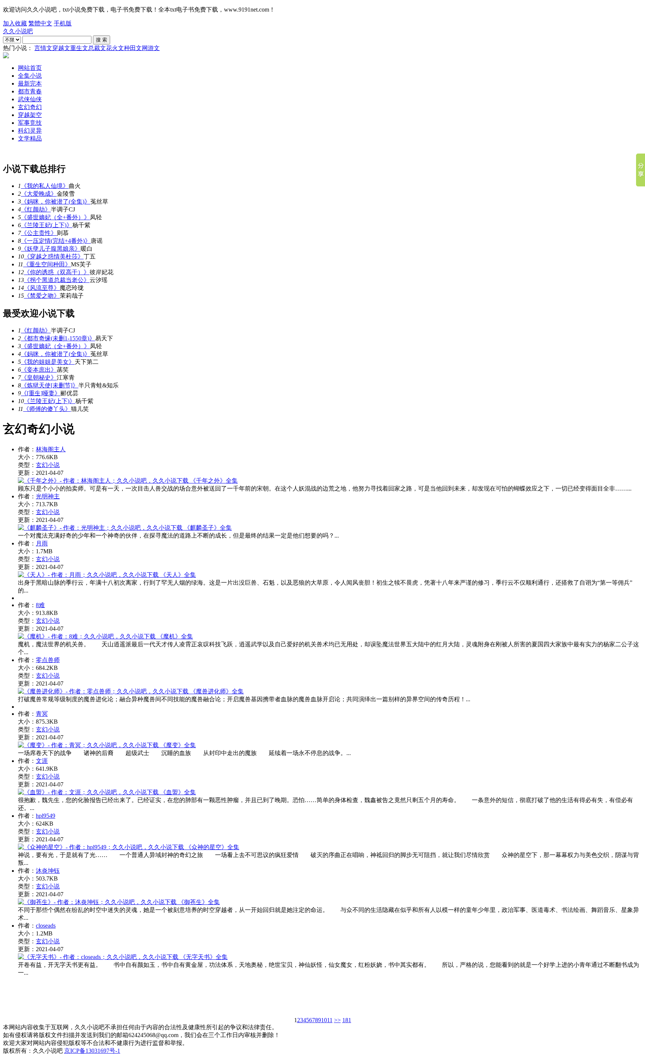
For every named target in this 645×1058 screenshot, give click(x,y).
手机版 (63, 23)
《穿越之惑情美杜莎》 (54, 256)
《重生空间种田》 (47, 264)
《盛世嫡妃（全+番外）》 (55, 217)
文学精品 (30, 138)
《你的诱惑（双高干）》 (57, 272)
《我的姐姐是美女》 (48, 362)
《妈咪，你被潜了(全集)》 (55, 201)
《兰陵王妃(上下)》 (46, 225)
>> (337, 1020)
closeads (46, 925)
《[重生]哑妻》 (40, 393)
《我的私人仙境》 (45, 186)
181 (346, 1020)
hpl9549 (45, 816)
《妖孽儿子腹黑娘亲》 (51, 248)
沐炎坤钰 (48, 870)
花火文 (115, 48)
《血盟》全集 (177, 792)
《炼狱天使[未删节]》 (49, 385)
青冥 (42, 714)
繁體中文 (40, 23)
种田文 (133, 48)
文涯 (42, 761)
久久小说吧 (18, 31)
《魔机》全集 (174, 636)
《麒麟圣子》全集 (207, 528)
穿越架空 (30, 115)
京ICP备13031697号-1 (92, 1051)
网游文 (151, 48)
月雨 (42, 543)
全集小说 (30, 75)
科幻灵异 (30, 130)
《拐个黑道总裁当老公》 (57, 280)
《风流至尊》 (42, 288)
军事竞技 (30, 123)
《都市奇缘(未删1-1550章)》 (58, 338)
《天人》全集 (177, 575)
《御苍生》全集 (198, 902)
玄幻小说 (48, 465)
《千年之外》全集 (213, 480)
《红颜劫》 (36, 209)
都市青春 (30, 91)
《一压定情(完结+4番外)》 (56, 241)
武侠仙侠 (30, 99)
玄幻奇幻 (30, 107)
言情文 (43, 48)
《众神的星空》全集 (211, 847)
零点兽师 (48, 660)
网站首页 (30, 68)
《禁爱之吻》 (42, 296)
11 (330, 1020)
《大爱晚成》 (39, 194)
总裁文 (97, 48)
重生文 (79, 48)
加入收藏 (15, 23)
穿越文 (61, 48)
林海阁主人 (51, 449)
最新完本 (30, 83)
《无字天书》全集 (203, 957)
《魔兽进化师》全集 (216, 691)
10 (324, 1020)
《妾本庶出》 (39, 369)
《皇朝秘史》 (39, 377)
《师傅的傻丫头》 (47, 409)
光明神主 (48, 496)
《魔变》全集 (177, 745)
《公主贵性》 (39, 233)
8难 (40, 605)
